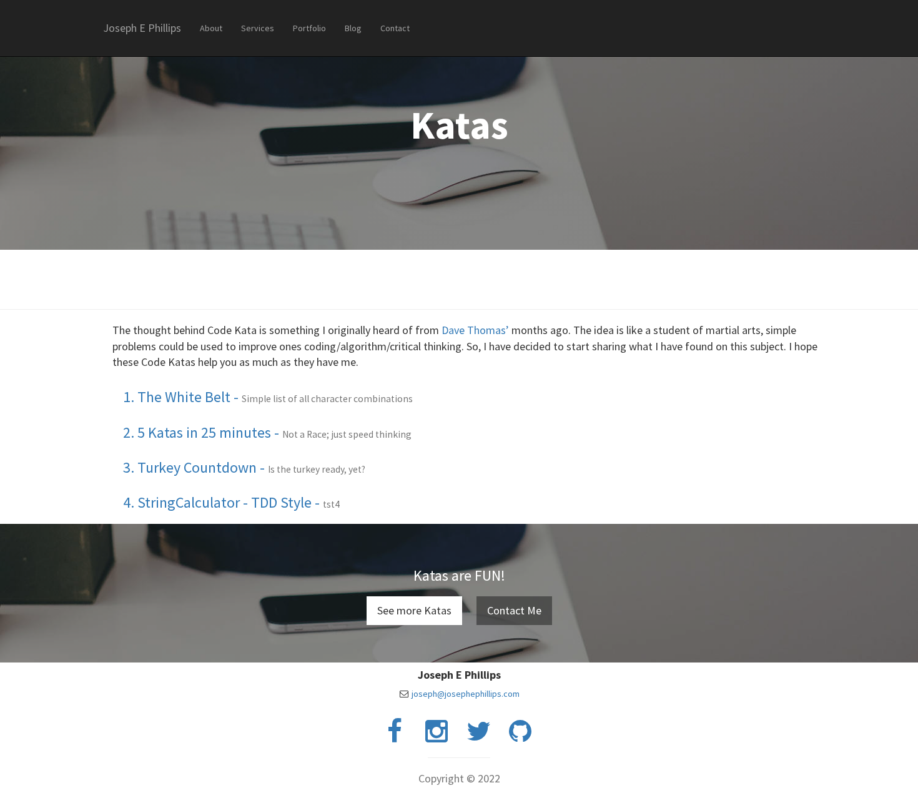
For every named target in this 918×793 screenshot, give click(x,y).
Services (257, 28)
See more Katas (414, 610)
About (211, 28)
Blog (353, 28)
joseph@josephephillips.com (466, 693)
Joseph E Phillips (142, 28)
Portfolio (309, 28)
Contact (395, 28)
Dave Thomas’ (476, 330)
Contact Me (514, 610)
